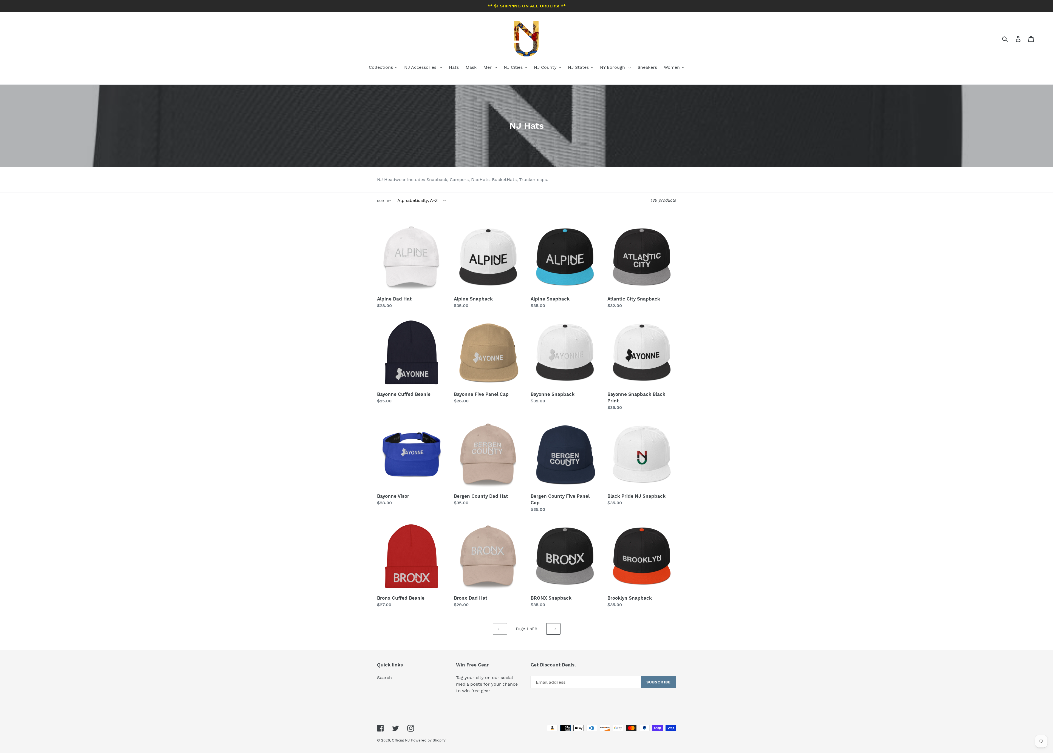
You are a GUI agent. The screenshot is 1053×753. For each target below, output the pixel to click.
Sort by (384, 201)
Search (384, 677)
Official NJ (401, 740)
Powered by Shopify (428, 740)
